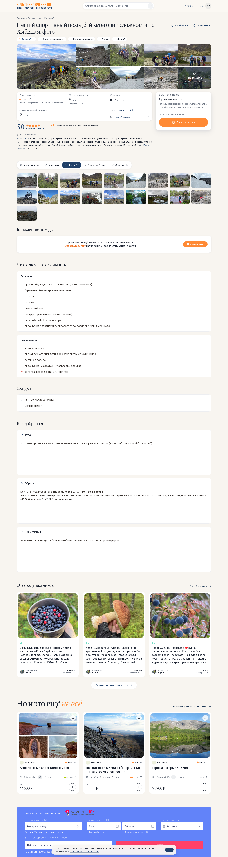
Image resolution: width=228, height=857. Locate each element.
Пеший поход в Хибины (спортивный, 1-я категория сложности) (113, 770)
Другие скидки (33, 406)
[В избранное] (73, 718)
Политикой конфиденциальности (84, 851)
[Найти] (150, 6)
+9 (173, 777)
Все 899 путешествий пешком (189, 706)
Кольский (30, 762)
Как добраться (122, 117)
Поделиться (203, 25)
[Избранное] (208, 6)
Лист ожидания (185, 122)
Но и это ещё (49, 703)
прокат (29, 354)
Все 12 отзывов (33, 129)
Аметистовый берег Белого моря (44, 768)
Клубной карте (45, 400)
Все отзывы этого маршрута (112, 685)
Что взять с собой (123, 110)
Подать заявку (195, 244)
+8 (40, 777)
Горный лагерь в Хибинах (170, 768)
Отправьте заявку (75, 246)
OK (169, 849)
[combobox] (116, 5)
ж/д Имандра (23, 138)
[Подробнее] (72, 787)
